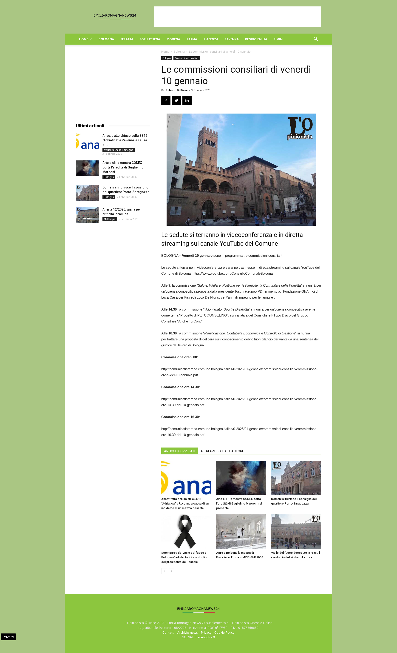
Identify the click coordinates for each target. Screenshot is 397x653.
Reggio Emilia (256, 39)
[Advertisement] (237, 16)
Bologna (106, 39)
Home (83, 39)
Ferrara (126, 39)
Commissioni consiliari (186, 58)
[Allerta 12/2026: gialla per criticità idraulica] (87, 215)
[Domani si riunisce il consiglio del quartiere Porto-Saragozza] (296, 478)
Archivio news (187, 632)
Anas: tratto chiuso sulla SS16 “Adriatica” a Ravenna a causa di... (124, 140)
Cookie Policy (224, 632)
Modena (173, 39)
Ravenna (232, 39)
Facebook (203, 637)
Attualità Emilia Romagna (118, 149)
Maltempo (110, 219)
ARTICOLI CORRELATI (179, 451)
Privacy (206, 632)
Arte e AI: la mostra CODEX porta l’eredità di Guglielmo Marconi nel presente (239, 503)
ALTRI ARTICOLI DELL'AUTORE (222, 451)
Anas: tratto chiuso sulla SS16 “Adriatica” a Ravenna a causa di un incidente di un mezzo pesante (185, 503)
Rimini (278, 39)
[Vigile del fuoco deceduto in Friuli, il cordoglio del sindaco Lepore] (296, 531)
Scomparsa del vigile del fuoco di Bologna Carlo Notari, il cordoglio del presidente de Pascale (184, 557)
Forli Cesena (150, 39)
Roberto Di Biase (177, 90)
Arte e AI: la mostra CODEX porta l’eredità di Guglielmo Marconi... (123, 167)
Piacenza (211, 39)
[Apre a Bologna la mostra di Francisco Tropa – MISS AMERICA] (241, 531)
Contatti (168, 632)
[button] (315, 39)
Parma (192, 39)
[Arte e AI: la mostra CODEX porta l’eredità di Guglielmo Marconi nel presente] (241, 478)
